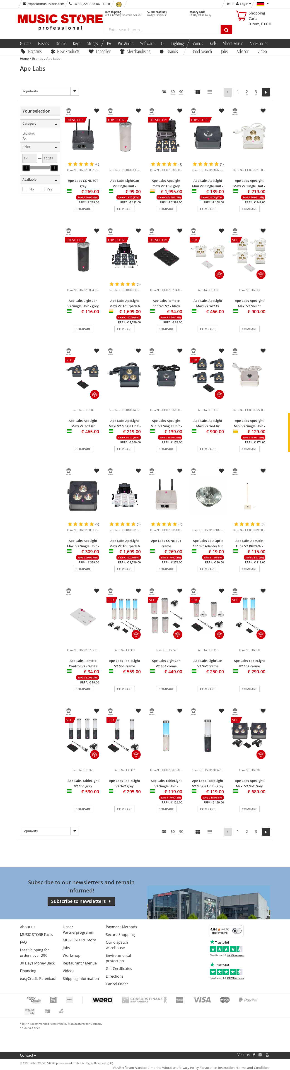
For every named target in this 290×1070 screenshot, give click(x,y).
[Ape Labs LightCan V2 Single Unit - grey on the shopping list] (96, 231)
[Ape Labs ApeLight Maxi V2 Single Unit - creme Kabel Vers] (249, 135)
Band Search (202, 51)
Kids (213, 43)
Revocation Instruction (218, 1067)
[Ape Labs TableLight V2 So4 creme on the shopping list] (138, 591)
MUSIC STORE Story (79, 940)
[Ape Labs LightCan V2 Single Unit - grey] (83, 283)
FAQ (23, 942)
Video (262, 51)
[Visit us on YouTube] (267, 1055)
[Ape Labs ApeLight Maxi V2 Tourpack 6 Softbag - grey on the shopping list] (138, 231)
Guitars (25, 43)
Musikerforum (123, 1067)
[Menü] (241, 927)
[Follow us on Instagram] (260, 1055)
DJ (162, 43)
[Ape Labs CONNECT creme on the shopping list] (179, 471)
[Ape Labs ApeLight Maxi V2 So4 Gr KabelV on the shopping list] (221, 351)
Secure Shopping (120, 934)
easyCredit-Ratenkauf (38, 978)
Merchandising (138, 51)
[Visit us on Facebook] (253, 1055)
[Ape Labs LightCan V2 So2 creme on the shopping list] (221, 591)
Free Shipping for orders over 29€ (34, 952)
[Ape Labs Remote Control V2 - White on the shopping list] (96, 591)
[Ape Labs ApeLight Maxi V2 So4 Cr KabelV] (249, 283)
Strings (92, 43)
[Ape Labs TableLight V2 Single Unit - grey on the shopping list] (221, 711)
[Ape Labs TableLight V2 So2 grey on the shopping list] (138, 711)
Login (244, 4)
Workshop (71, 955)
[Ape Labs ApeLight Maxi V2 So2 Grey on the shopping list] (263, 711)
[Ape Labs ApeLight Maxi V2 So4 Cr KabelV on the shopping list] (263, 231)
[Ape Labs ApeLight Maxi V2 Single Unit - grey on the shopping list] (96, 471)
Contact (26, 1055)
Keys (76, 43)
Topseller (103, 51)
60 (173, 91)
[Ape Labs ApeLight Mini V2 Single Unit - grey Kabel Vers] (166, 375)
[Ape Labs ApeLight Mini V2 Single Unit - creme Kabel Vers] (249, 375)
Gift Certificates (119, 968)
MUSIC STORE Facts (36, 934)
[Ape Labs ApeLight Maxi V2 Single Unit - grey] (83, 495)
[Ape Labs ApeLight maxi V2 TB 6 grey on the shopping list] (179, 111)
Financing (28, 970)
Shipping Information (81, 978)
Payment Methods (121, 926)
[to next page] (266, 92)
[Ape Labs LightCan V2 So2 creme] (208, 643)
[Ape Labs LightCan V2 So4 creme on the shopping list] (179, 591)
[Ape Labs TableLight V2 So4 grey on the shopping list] (96, 711)
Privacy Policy (189, 1067)
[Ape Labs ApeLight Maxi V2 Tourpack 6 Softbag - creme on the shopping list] (138, 471)
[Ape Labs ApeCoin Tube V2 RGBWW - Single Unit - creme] (249, 495)
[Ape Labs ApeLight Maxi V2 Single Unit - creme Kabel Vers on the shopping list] (263, 111)
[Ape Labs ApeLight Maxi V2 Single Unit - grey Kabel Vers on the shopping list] (138, 351)
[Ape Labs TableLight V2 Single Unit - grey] (208, 735)
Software (147, 43)
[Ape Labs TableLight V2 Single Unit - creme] (166, 735)
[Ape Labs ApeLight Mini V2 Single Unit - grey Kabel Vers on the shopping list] (179, 351)
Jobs (224, 51)
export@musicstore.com (45, 4)
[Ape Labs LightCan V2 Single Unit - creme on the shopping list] (138, 111)
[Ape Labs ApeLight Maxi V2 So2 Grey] (249, 763)
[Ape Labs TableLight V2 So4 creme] (125, 643)
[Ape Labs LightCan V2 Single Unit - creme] (125, 163)
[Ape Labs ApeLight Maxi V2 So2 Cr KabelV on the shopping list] (221, 231)
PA (109, 43)
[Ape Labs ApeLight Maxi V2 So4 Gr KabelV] (208, 403)
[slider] (26, 168)
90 (181, 91)
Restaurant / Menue (80, 963)
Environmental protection (118, 958)
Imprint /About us (163, 1067)
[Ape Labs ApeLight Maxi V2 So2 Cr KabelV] (208, 283)
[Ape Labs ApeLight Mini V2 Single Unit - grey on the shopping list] (221, 111)
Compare (83, 209)
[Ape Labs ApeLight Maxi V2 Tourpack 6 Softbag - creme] (124, 495)
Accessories (259, 43)
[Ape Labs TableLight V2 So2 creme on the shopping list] (263, 591)
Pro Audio (125, 43)
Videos (68, 970)
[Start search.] (226, 29)
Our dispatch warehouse (117, 945)
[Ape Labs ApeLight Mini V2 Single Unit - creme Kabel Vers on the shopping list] (263, 351)
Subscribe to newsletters (78, 901)
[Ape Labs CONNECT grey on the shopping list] (96, 111)
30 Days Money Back (37, 963)
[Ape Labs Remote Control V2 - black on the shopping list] (179, 231)
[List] (210, 92)
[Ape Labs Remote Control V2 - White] (83, 615)
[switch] (237, 930)
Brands (172, 51)
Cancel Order (117, 983)
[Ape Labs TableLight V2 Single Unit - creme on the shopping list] (179, 711)
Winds (198, 43)
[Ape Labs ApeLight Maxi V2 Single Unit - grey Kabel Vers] (124, 375)
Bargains (34, 51)
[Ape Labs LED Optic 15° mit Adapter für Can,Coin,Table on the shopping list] (221, 471)
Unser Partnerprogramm (78, 929)
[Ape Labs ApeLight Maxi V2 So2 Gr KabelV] (83, 403)
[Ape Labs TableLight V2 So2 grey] (125, 763)
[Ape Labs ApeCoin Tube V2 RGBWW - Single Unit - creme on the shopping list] (263, 471)
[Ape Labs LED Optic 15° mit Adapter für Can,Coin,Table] (208, 495)
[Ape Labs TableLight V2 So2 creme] (249, 643)
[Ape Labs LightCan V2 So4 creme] (166, 643)
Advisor (243, 51)
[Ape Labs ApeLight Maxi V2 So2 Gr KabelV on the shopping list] (96, 351)
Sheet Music (233, 43)
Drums (61, 43)
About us (27, 926)
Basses (43, 43)
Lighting (177, 43)
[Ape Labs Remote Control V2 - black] (166, 283)
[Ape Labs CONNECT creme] (166, 495)
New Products (68, 51)
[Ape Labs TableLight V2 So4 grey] (83, 763)
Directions (114, 976)
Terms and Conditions (253, 1067)
